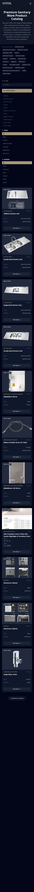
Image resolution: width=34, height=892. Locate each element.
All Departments (9, 90)
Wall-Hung (22, 61)
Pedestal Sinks (26, 64)
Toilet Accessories (8, 67)
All (3, 133)
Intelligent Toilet (7, 53)
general (8, 545)
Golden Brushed (7, 143)
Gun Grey (5, 147)
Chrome (5, 140)
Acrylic (5, 166)
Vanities (5, 58)
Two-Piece (13, 58)
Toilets (24, 70)
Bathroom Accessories (9, 50)
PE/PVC (5, 182)
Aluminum (6, 169)
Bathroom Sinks (19, 47)
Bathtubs (13, 61)
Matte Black (6, 150)
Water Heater (6, 73)
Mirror (5, 179)
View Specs (16, 228)
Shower (17, 53)
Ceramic (5, 176)
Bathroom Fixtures (8, 56)
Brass (4, 172)
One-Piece (6, 61)
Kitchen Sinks (22, 58)
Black (4, 137)
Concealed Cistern (15, 64)
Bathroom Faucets (23, 50)
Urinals (5, 64)
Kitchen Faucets (20, 56)
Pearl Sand (6, 153)
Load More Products (17, 698)
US (4, 545)
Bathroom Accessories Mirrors (11, 70)
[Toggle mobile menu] (30, 3)
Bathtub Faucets (19, 67)
